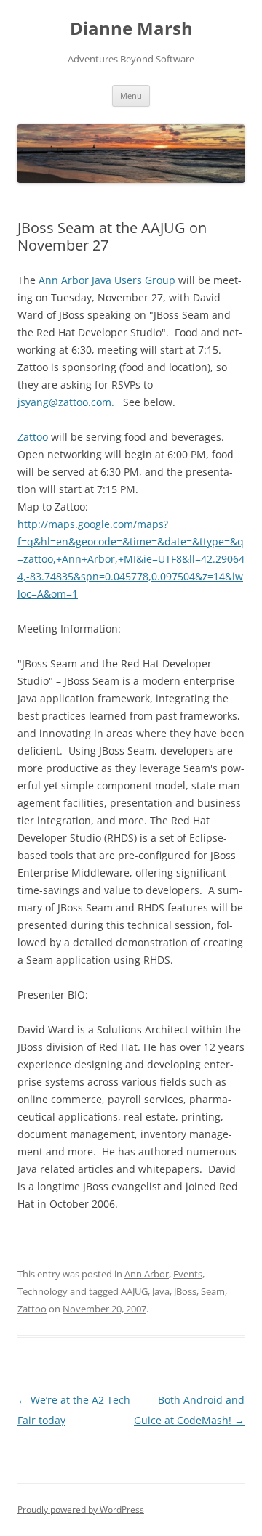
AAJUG (134, 1291)
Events (187, 1273)
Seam (213, 1291)
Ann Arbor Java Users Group (107, 280)
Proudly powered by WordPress (80, 1509)
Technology (42, 1291)
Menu (131, 95)
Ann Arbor (146, 1273)
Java (161, 1291)
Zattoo (32, 437)
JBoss (185, 1291)
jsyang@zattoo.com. (67, 402)
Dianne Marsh (131, 28)
